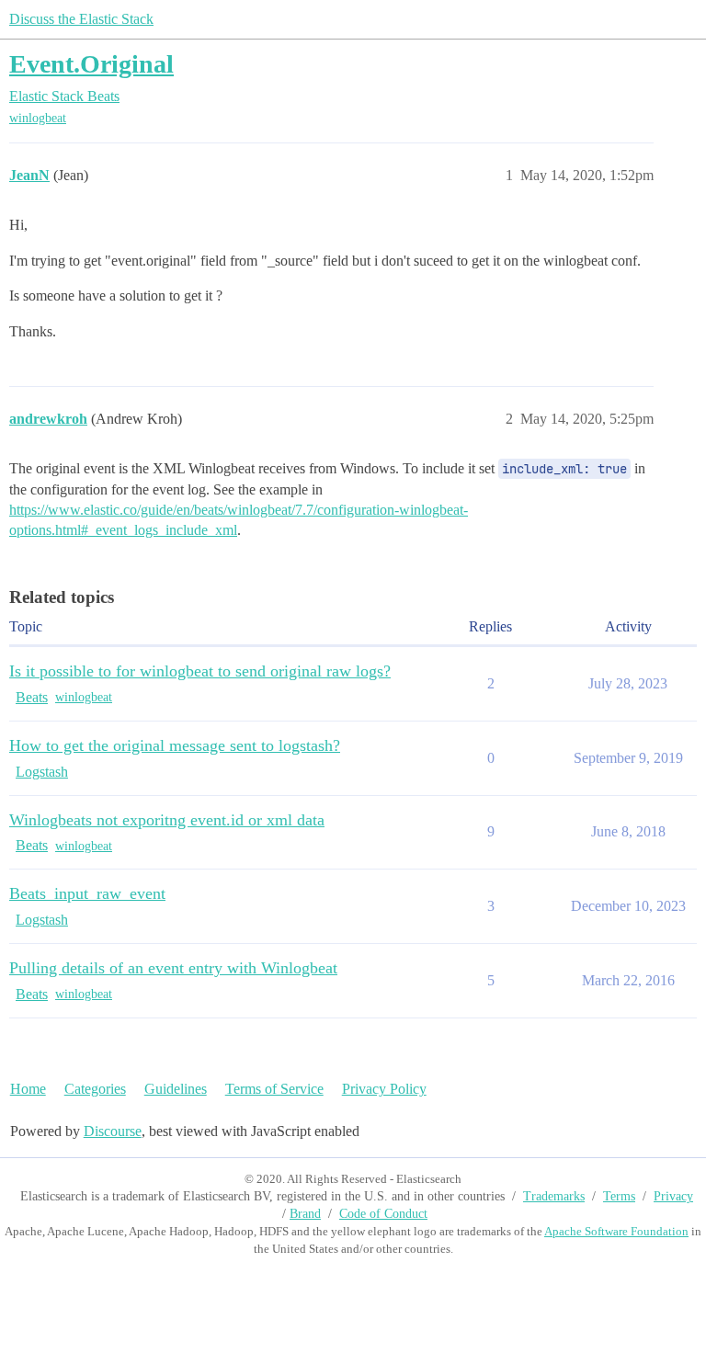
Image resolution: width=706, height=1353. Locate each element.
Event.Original (91, 64)
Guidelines (175, 1089)
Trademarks (554, 1196)
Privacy (673, 1196)
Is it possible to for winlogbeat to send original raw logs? (200, 671)
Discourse (113, 1131)
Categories (95, 1089)
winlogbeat (37, 118)
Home (28, 1089)
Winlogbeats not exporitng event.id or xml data (167, 820)
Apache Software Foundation (616, 1231)
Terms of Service (274, 1089)
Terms (619, 1196)
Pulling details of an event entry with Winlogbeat (173, 968)
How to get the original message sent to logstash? (174, 745)
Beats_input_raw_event (87, 893)
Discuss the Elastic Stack (81, 19)
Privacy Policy (384, 1089)
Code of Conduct (383, 1214)
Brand (305, 1214)
